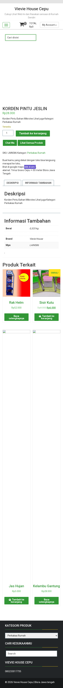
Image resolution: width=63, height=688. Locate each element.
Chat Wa (9, 143)
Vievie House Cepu (32, 9)
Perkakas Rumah (36, 153)
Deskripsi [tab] (13, 183)
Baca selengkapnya (16, 317)
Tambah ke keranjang (33, 133)
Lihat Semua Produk (31, 143)
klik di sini (30, 167)
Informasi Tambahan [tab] (38, 183)
